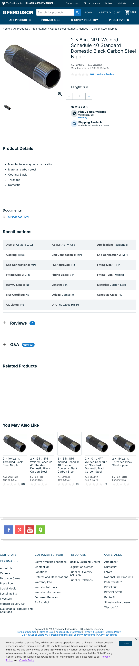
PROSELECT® (113, 592)
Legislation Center (81, 567)
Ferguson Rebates (46, 597)
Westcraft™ (111, 607)
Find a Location (92, 3)
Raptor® (109, 597)
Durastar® (110, 567)
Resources (78, 554)
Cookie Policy (113, 631)
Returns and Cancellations (51, 577)
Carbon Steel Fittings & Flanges (69, 28)
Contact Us (42, 567)
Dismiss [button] (125, 643)
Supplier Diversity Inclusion (81, 573)
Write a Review (105, 74)
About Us (6, 568)
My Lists (122, 3)
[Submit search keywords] (77, 12)
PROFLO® (110, 587)
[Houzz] (40, 529)
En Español (42, 602)
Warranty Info (43, 582)
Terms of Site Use (26, 631)
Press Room (7, 583)
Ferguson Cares (10, 578)
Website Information (48, 592)
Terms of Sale (46, 631)
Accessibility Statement (69, 631)
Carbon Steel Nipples (104, 28)
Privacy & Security (94, 631)
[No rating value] (80, 74)
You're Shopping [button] (31, 3)
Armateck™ (111, 561)
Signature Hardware (117, 602)
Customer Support (49, 554)
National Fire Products (118, 577)
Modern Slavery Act (12, 603)
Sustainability (8, 593)
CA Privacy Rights (107, 634)
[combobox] (57, 12)
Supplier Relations (81, 580)
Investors (6, 598)
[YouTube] (29, 529)
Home (6, 28)
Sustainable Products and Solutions (16, 610)
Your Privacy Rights (84, 634)
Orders (108, 3)
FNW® (108, 572)
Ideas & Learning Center (85, 561)
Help (134, 3)
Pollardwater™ (113, 582)
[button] (136, 639)
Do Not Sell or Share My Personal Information (47, 634)
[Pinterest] (19, 529)
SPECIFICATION (18, 216)
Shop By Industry (84, 20)
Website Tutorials (46, 587)
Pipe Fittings (39, 28)
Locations (41, 572)
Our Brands (113, 554)
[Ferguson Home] (18, 12)
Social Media (8, 588)
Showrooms (72, 3)
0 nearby (82, 117)
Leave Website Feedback (51, 561)
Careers (5, 573)
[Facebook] (8, 529)
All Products (20, 20)
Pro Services (119, 20)
